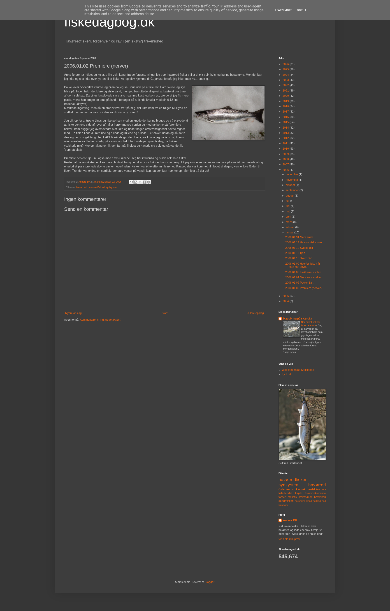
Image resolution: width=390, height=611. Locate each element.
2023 (286, 80)
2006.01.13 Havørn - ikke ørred (304, 242)
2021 (286, 90)
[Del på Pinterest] (148, 182)
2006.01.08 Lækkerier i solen (303, 272)
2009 (286, 154)
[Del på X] (140, 182)
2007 (286, 164)
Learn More (283, 10)
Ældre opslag (255, 313)
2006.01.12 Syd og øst (299, 247)
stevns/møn (306, 497)
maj (288, 211)
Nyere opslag (73, 313)
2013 (286, 132)
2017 (286, 111)
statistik (292, 497)
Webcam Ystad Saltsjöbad (298, 369)
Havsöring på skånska (297, 318)
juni (288, 206)
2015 (286, 122)
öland (309, 501)
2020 (286, 95)
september (292, 190)
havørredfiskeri (96, 187)
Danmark (283, 505)
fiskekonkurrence (315, 493)
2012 (286, 138)
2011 (286, 143)
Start (164, 313)
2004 (286, 301)
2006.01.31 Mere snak (299, 237)
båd (324, 501)
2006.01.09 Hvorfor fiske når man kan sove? (302, 265)
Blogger (209, 582)
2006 (286, 170)
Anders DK (290, 520)
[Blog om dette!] (135, 182)
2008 (286, 159)
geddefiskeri (286, 501)
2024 (286, 74)
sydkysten (111, 187)
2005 (286, 296)
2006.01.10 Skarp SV (298, 258)
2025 (286, 69)
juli (288, 200)
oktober (291, 185)
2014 (286, 127)
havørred (81, 187)
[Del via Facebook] (144, 182)
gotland (317, 501)
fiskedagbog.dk (109, 21)
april (289, 216)
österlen (284, 489)
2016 (286, 117)
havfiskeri (320, 497)
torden (282, 497)
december (292, 174)
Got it (301, 10)
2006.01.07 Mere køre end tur (303, 277)
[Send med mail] (131, 182)
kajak (298, 493)
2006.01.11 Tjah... (296, 253)
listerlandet (285, 493)
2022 (286, 85)
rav (324, 489)
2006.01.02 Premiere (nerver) (303, 288)
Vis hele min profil (289, 539)
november (292, 179)
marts (289, 222)
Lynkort (286, 374)
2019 (286, 101)
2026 (286, 64)
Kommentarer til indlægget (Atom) (100, 319)
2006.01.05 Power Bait (299, 282)
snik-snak (299, 489)
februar (290, 227)
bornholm (300, 501)
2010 (286, 148)
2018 (286, 106)
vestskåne (314, 489)
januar (290, 232)
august (290, 195)
